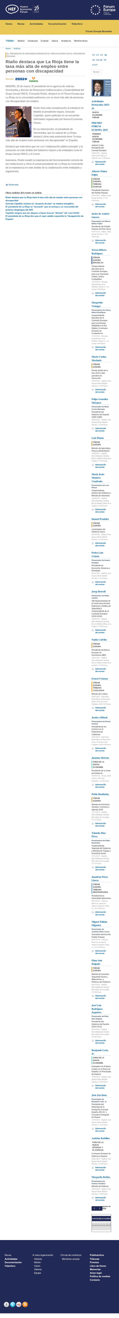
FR (105, 60)
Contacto (95, 1280)
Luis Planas (98, 438)
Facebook (7, 1304)
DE (93, 60)
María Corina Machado (99, 358)
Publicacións (97, 1255)
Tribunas (94, 1259)
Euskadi (44, 41)
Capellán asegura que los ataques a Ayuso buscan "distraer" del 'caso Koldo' (43, 213)
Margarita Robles (101, 1177)
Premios (94, 1262)
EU (101, 55)
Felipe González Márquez (100, 400)
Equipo (37, 1272)
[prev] (94, 1208)
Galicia (55, 41)
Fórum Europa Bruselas (99, 31)
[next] (99, 1208)
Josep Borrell (99, 591)
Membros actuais (71, 1258)
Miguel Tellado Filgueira (99, 923)
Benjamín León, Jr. (100, 1051)
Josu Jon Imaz (99, 1095)
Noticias (17, 49)
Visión (37, 1265)
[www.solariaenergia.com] (33, 79)
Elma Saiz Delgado (97, 962)
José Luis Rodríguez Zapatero (97, 1008)
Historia (38, 1258)
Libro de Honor (98, 1266)
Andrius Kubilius (101, 1138)
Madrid (21, 41)
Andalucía (66, 41)
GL (106, 55)
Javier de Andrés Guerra (100, 215)
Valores (38, 1269)
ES (93, 55)
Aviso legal (96, 1273)
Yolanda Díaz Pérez (99, 834)
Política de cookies (100, 1276)
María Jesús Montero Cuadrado (98, 477)
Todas (9, 41)
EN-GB (99, 60)
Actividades (36, 24)
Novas (21, 24)
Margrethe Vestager (97, 304)
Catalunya (33, 41)
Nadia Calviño (99, 639)
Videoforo (77, 24)
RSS (25, 1304)
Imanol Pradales (100, 519)
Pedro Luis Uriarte (97, 554)
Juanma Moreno (100, 757)
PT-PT (94, 65)
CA (97, 55)
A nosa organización (43, 1255)
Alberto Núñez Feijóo (99, 172)
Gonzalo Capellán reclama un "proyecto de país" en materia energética (40, 203)
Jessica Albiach (100, 717)
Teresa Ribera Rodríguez (99, 251)
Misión (37, 1262)
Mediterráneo (81, 41)
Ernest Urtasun (100, 678)
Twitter (13, 1304)
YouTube (19, 1304)
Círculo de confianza (70, 1255)
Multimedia (13, 185)
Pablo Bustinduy (100, 794)
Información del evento (100, 163)
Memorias (95, 1269)
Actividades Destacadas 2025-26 (101, 104)
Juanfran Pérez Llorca (100, 878)
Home (9, 24)
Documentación (57, 24)
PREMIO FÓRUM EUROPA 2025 (100, 126)
